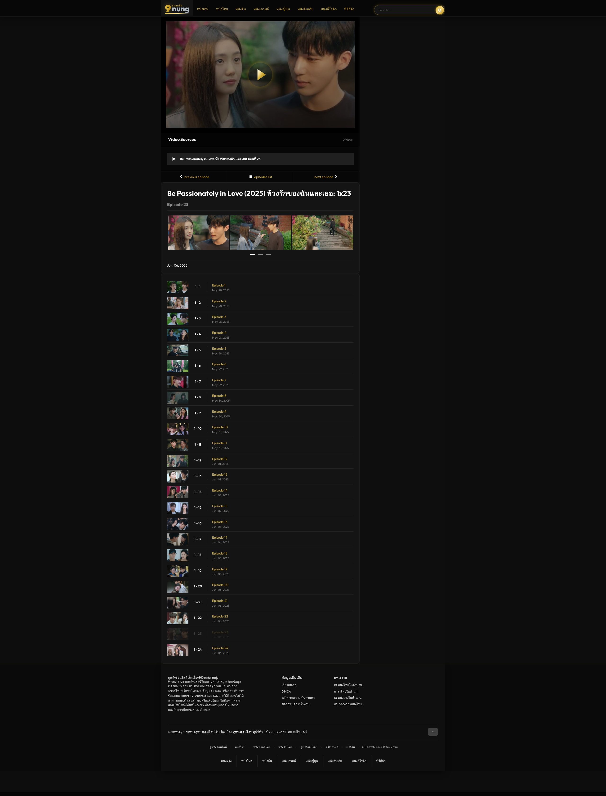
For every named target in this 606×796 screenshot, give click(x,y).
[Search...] (440, 10)
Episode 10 (220, 427)
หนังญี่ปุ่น (283, 9)
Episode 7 (219, 380)
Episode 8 (219, 396)
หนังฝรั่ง (203, 9)
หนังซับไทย (285, 747)
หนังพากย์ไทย (261, 747)
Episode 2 (219, 301)
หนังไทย (222, 9)
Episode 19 (219, 569)
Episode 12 (219, 459)
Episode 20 (220, 585)
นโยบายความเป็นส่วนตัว (298, 698)
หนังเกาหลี (261, 9)
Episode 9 (219, 411)
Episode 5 (219, 348)
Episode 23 (220, 632)
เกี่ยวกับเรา (289, 685)
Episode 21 (219, 601)
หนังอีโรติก (329, 9)
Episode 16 (219, 522)
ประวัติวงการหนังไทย (348, 704)
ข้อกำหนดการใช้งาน (295, 704)
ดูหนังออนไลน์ (218, 747)
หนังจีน (241, 9)
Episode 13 (219, 474)
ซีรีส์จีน (350, 747)
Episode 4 (219, 333)
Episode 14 (219, 490)
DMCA (286, 691)
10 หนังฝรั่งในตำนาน (347, 698)
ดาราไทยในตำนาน (346, 691)
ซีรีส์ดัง (349, 9)
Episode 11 (219, 443)
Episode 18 (219, 553)
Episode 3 (219, 317)
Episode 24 (220, 648)
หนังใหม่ (240, 747)
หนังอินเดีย (305, 9)
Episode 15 (219, 506)
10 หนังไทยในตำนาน (348, 685)
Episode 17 (219, 537)
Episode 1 (219, 285)
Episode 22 (220, 616)
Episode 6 (219, 364)
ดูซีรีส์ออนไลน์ (308, 747)
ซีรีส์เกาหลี (331, 747)
